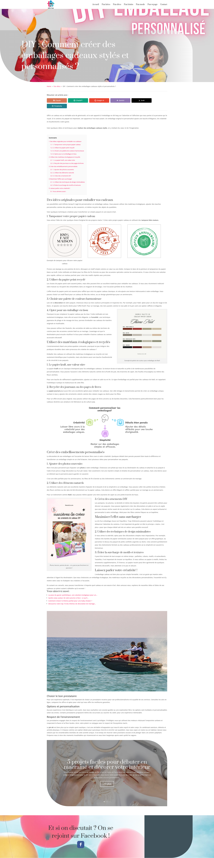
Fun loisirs (128, 5)
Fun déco (117, 5)
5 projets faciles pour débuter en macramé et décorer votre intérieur (107, 765)
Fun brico (106, 5)
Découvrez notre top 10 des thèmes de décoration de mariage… (72, 604)
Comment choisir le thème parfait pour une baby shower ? (70, 601)
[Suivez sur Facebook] (80, 844)
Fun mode (140, 5)
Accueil (95, 5)
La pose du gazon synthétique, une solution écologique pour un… (72, 595)
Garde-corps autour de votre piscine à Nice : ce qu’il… (68, 598)
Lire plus (107, 783)
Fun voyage (152, 5)
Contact (163, 5)
